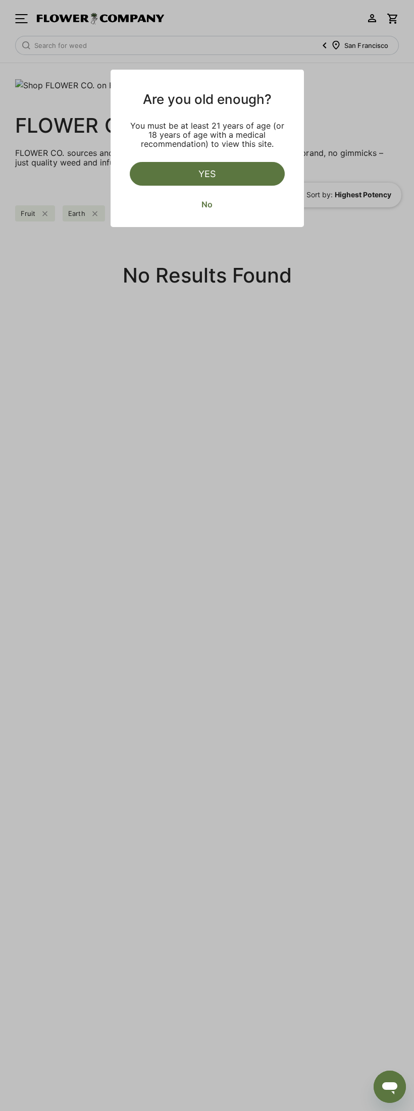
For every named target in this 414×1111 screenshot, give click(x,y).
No (207, 204)
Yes (207, 174)
